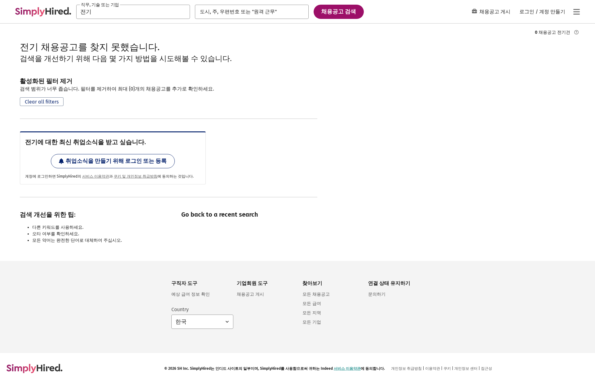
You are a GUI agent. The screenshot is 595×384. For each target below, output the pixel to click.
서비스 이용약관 (95, 176)
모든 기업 (311, 322)
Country (180, 309)
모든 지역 (311, 313)
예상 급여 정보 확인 (190, 294)
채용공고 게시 (494, 12)
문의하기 (377, 294)
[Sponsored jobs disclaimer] (576, 32)
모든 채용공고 (316, 294)
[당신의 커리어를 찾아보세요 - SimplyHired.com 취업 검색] (43, 11)
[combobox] (133, 12)
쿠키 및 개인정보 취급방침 (135, 176)
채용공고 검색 (338, 11)
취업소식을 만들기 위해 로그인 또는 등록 (116, 160)
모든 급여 (311, 303)
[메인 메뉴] (576, 11)
